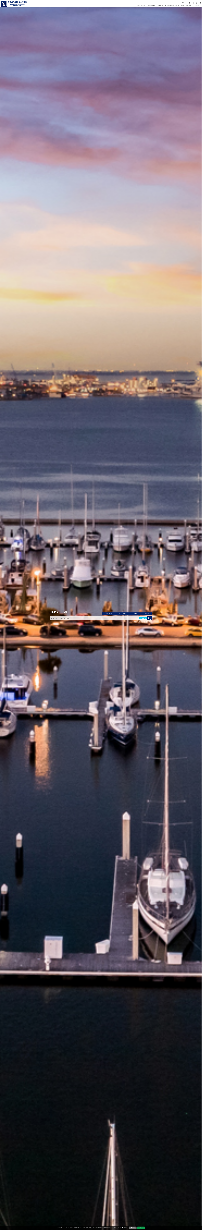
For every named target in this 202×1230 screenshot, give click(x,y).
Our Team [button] (189, 5)
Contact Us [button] (198, 5)
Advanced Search (144, 622)
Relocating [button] (160, 5)
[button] (108, 613)
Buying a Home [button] (169, 5)
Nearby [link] (144, 618)
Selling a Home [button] (179, 5)
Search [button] (143, 5)
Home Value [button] (152, 5)
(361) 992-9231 (183, 2)
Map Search (133, 622)
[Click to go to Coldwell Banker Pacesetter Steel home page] (14, 3)
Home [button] (138, 5)
